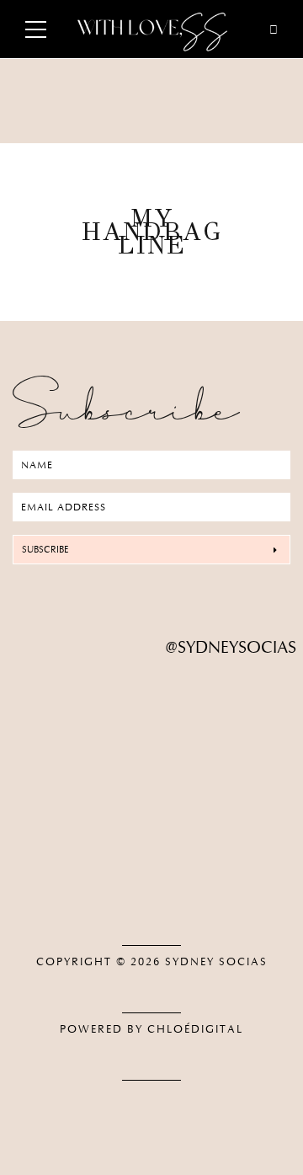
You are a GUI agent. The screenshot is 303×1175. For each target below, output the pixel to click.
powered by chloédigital (151, 1029)
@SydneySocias (231, 647)
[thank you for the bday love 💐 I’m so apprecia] (151, 707)
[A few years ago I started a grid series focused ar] (151, 848)
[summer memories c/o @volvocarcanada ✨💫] (151, 887)
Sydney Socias (216, 962)
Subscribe (45, 549)
